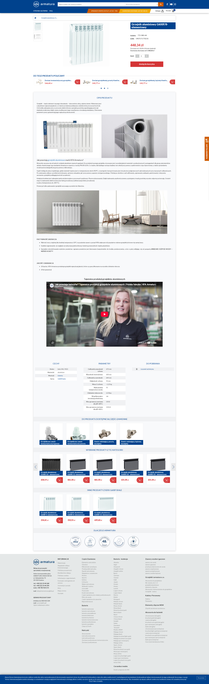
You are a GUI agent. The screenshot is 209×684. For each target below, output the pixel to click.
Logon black (118, 593)
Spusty (84, 578)
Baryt (115, 573)
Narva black (117, 612)
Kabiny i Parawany (152, 595)
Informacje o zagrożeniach (66, 578)
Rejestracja (61, 563)
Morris (116, 595)
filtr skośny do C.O (151, 583)
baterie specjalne (88, 624)
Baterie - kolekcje (121, 559)
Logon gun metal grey (121, 658)
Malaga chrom (118, 632)
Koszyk (170, 11)
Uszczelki (85, 588)
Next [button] (172, 466)
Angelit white (118, 571)
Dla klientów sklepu (64, 573)
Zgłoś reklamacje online (41, 605)
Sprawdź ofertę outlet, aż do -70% (104, 11)
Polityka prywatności (65, 570)
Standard (117, 625)
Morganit (117, 599)
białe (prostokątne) (151, 640)
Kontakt (60, 593)
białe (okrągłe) (150, 627)
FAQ (51, 11)
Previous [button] (34, 466)
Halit (115, 580)
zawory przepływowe (152, 571)
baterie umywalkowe (89, 613)
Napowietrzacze (87, 601)
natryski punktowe (88, 638)
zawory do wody (150, 562)
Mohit (116, 597)
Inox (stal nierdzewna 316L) (154, 642)
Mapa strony (62, 591)
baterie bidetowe (88, 615)
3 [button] (108, 88)
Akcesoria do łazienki (154, 612)
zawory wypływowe (152, 569)
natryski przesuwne (88, 636)
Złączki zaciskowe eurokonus (155, 608)
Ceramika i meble (121, 666)
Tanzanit (116, 627)
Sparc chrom (118, 645)
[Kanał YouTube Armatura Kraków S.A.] (171, 4)
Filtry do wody (86, 597)
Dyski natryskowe (88, 593)
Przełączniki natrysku (89, 569)
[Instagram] (175, 4)
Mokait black (118, 604)
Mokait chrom (118, 601)
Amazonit (117, 567)
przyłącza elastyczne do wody (155, 567)
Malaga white (118, 643)
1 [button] (101, 88)
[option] (86, 45)
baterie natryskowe (88, 611)
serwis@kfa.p (41, 603)
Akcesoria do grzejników (153, 581)
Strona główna (40, 11)
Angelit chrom (118, 569)
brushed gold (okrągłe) (153, 618)
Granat (116, 578)
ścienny (60, 375)
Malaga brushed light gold (122, 636)
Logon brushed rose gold (122, 660)
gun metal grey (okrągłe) (153, 624)
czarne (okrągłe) (150, 620)
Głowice (85, 564)
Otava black (118, 619)
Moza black (117, 608)
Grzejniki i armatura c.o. (154, 577)
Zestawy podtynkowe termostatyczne (95, 640)
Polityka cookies (63, 575)
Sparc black (117, 647)
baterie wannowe (88, 609)
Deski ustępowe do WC (122, 670)
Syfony (84, 580)
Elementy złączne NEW (154, 605)
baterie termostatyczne (90, 620)
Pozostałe (85, 591)
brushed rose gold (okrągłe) (154, 622)
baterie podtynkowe (89, 622)
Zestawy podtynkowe (89, 642)
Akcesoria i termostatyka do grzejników (158, 589)
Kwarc (116, 586)
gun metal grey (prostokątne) (155, 637)
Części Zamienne (88, 559)
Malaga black (118, 634)
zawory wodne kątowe (153, 573)
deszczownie (86, 634)
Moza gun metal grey (121, 651)
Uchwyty (85, 582)
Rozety (84, 575)
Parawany (148, 601)
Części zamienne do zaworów (91, 599)
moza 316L (117, 662)
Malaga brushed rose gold (122, 638)
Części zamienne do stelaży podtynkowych (96, 595)
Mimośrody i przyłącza (89, 567)
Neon (115, 614)
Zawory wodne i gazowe (155, 559)
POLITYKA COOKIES (95, 681)
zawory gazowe (150, 564)
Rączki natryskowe (88, 571)
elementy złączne (151, 587)
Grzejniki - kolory (151, 591)
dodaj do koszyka (147, 64)
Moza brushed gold (120, 610)
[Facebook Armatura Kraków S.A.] (167, 4)
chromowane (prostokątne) (154, 629)
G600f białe (62, 379)
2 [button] (104, 88)
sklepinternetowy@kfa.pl (45, 591)
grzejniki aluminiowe (56, 160)
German (116, 575)
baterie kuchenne (88, 618)
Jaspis (116, 582)
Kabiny (147, 599)
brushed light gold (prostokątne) (156, 631)
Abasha (116, 562)
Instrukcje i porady (64, 585)
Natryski (85, 630)
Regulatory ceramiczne (89, 573)
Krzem (116, 584)
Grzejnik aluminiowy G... (49, 18)
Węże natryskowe (88, 584)
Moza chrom (118, 606)
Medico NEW (118, 630)
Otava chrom (118, 617)
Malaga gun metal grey (121, 641)
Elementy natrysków (89, 562)
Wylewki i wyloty (87, 586)
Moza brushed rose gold (122, 649)
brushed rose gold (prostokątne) (156, 635)
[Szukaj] (160, 4)
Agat (115, 564)
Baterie (85, 605)
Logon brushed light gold (122, 656)
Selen (115, 623)
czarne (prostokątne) (152, 633)
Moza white (117, 654)
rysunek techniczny (147, 369)
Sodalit (116, 621)
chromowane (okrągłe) (153, 616)
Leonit (116, 588)
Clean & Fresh (86, 626)
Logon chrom (118, 591)
